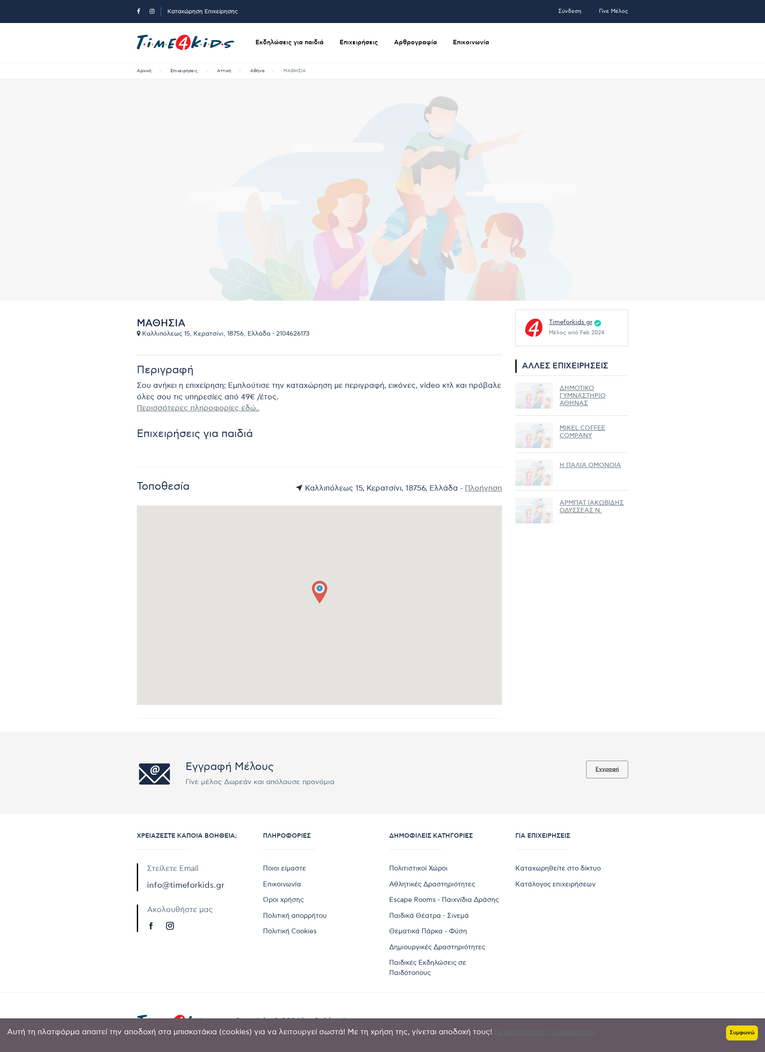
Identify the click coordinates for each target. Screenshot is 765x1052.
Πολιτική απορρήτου (295, 916)
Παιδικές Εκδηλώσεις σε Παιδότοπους (427, 968)
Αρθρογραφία (415, 42)
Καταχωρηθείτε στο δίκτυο (558, 868)
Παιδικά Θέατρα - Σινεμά (429, 916)
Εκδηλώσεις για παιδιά (289, 42)
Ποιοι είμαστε (284, 868)
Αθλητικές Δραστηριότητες (432, 884)
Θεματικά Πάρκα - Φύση (428, 931)
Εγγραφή (607, 769)
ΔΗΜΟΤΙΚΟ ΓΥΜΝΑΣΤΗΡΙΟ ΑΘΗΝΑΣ (583, 395)
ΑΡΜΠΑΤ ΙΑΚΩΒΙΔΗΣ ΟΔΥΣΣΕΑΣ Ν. (592, 506)
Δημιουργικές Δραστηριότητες (437, 947)
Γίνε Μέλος (613, 11)
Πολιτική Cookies (290, 931)
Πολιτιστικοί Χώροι (418, 868)
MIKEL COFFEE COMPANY (582, 431)
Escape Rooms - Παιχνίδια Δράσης (444, 900)
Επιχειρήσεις (359, 42)
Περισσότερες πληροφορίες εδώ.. (198, 408)
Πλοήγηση (483, 488)
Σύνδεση (569, 11)
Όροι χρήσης (283, 900)
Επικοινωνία (471, 42)
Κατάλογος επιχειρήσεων (555, 884)
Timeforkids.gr (570, 322)
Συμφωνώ (742, 1032)
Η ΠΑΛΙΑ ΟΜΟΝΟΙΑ (590, 465)
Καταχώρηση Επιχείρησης (202, 11)
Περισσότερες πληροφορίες (546, 1032)
